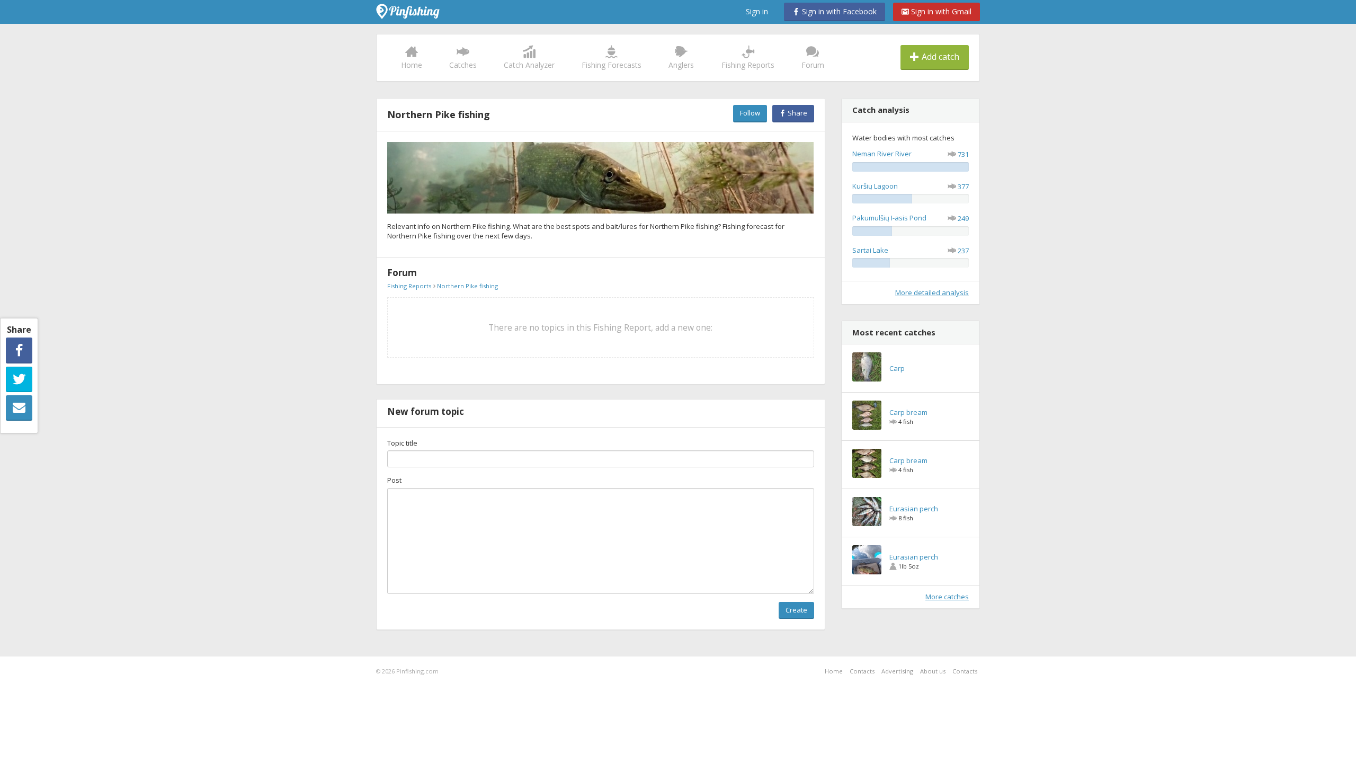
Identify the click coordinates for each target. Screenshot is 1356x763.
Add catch (939, 57)
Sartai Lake (870, 250)
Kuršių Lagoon (875, 186)
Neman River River (882, 153)
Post (394, 480)
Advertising (897, 671)
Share (796, 113)
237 (963, 250)
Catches (463, 65)
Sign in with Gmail (940, 11)
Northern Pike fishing (467, 286)
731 (963, 154)
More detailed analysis (932, 292)
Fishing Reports (747, 65)
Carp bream (908, 412)
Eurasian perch (913, 508)
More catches (947, 596)
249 (963, 218)
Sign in (757, 11)
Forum (812, 65)
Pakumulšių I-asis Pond (889, 218)
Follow (750, 113)
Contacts (862, 671)
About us (932, 671)
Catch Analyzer (529, 65)
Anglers (681, 65)
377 (963, 186)
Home (411, 65)
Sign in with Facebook (838, 11)
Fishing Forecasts (611, 65)
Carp (897, 368)
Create (796, 610)
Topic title (402, 443)
